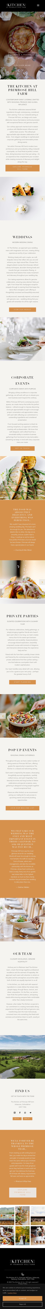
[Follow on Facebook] (20, 1113)
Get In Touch (22, 448)
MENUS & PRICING (22, 54)
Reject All (22, 1304)
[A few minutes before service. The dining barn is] (38, 1235)
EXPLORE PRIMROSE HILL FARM (22, 1192)
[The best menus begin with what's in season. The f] (7, 1235)
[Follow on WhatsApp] (25, 1113)
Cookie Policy (12, 1293)
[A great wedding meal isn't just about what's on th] (38, 1215)
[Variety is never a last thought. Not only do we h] (7, 1215)
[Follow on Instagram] (14, 1113)
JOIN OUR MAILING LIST (22, 808)
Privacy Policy (22, 1284)
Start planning (22, 682)
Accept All (22, 1298)
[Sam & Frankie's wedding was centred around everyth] (22, 1235)
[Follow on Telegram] (30, 1113)
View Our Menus (22, 309)
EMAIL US (26, 1118)
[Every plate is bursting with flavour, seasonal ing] (22, 1215)
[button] (42, 199)
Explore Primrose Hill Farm (22, 168)
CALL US (16, 1118)
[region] (22, 1296)
